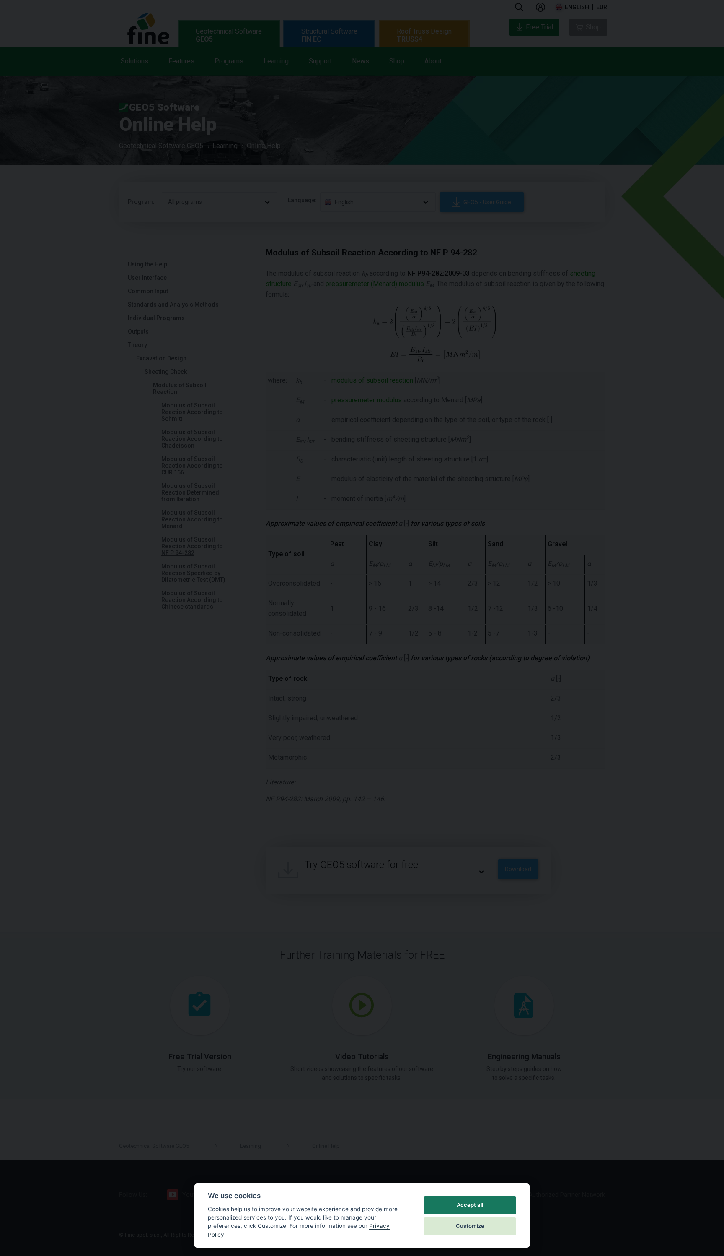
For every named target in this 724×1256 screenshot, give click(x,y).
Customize (470, 1225)
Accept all (470, 1204)
